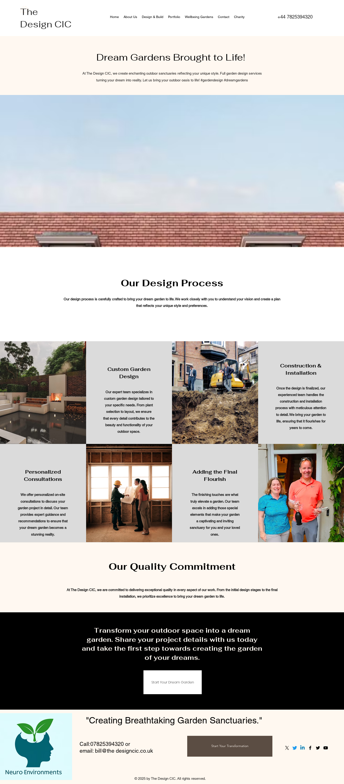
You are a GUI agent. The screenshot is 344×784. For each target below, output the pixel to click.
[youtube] (325, 748)
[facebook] (310, 748)
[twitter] (318, 748)
